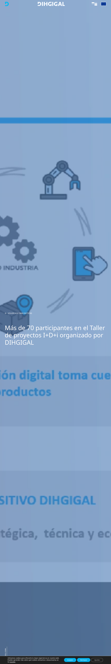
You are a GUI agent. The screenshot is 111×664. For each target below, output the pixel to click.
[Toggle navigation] (94, 4)
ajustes (12, 662)
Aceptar (70, 660)
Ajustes (97, 660)
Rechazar (83, 660)
